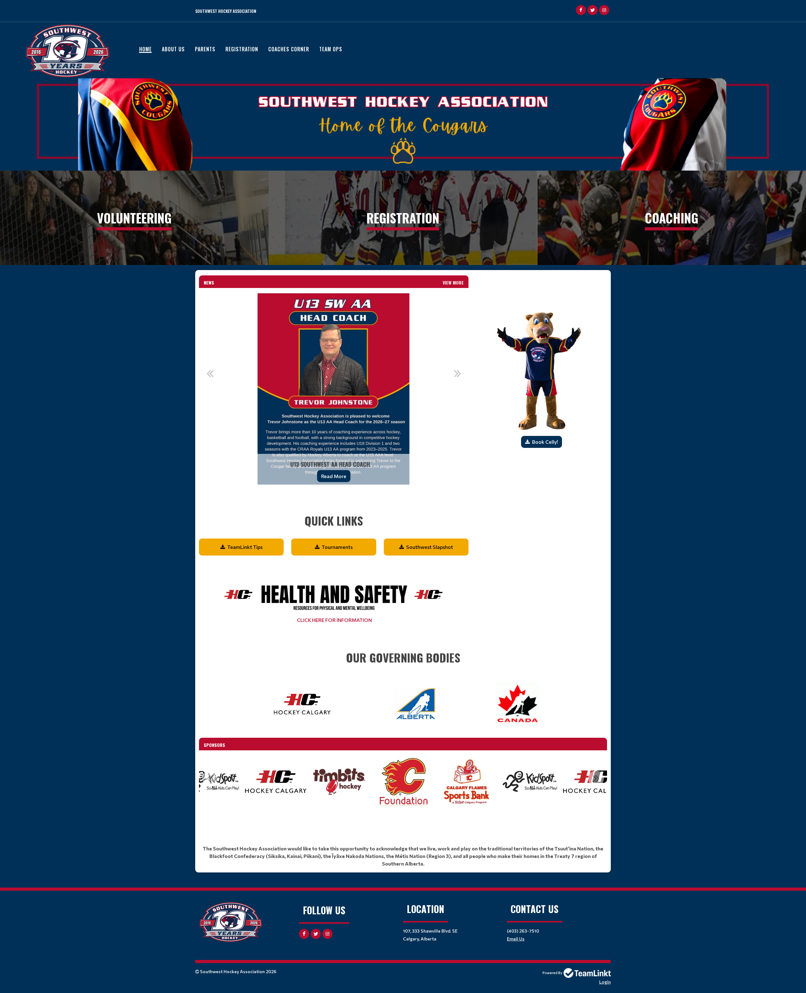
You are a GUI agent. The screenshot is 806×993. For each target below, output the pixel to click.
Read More (333, 476)
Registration (241, 49)
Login (605, 982)
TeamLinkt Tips (245, 547)
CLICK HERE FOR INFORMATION (334, 620)
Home (145, 49)
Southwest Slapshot (429, 547)
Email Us (516, 938)
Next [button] (457, 373)
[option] (333, 389)
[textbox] (333, 512)
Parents (205, 49)
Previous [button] (210, 373)
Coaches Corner (288, 49)
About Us (173, 49)
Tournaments (337, 547)
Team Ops (330, 49)
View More (453, 282)
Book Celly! (545, 442)
